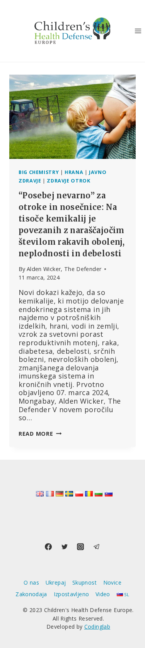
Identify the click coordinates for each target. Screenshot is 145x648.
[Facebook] (48, 547)
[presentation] (72, 117)
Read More (40, 433)
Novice (112, 582)
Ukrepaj (56, 582)
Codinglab (97, 626)
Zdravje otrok (68, 180)
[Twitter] (65, 547)
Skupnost (84, 582)
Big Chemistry (39, 172)
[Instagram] (80, 547)
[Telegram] (97, 547)
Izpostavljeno (71, 594)
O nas (31, 582)
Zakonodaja (31, 594)
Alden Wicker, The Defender (64, 269)
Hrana (74, 172)
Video (103, 594)
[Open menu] (138, 31)
